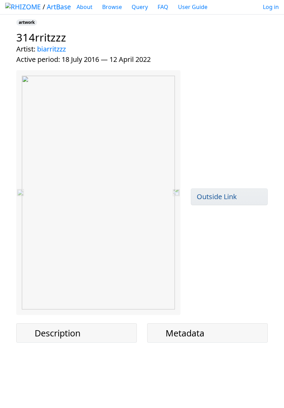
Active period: (38, 59)
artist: (25, 49)
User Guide (192, 7)
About (84, 7)
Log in (271, 7)
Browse (112, 7)
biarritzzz (51, 49)
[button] (20, 192)
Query (140, 7)
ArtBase (59, 6)
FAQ (163, 7)
